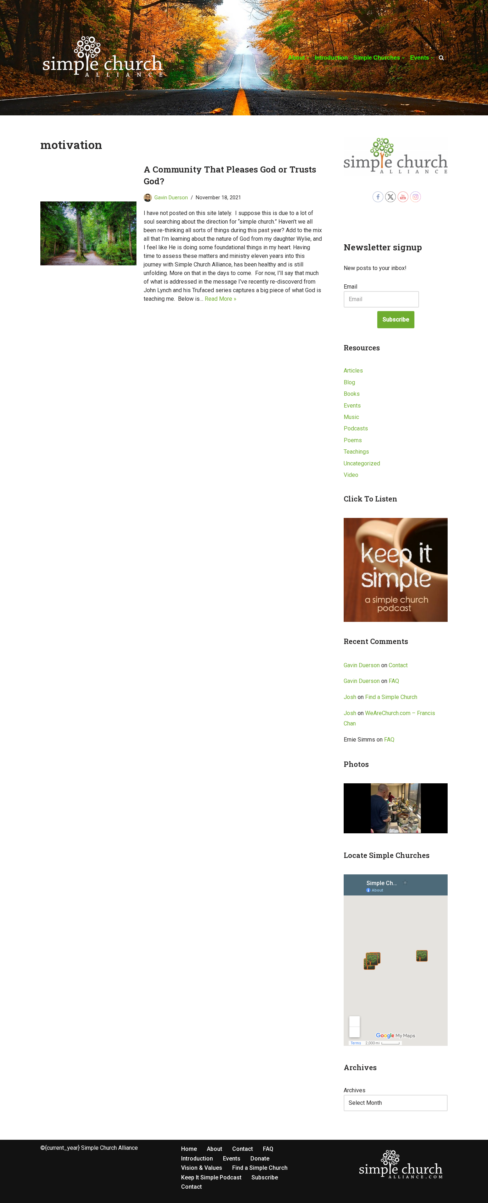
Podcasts (356, 428)
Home (189, 1148)
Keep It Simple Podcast (211, 1177)
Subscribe (396, 319)
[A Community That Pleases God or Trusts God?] (88, 233)
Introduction (331, 58)
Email (350, 286)
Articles (353, 370)
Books (352, 393)
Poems (353, 440)
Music (351, 417)
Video (351, 474)
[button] (308, 57)
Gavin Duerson (171, 198)
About (214, 1148)
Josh (350, 697)
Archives (354, 1090)
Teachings (356, 451)
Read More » (220, 298)
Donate (259, 1158)
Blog (349, 382)
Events (352, 405)
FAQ (394, 681)
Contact (398, 665)
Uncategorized (362, 463)
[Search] (441, 57)
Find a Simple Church (391, 697)
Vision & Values (201, 1167)
